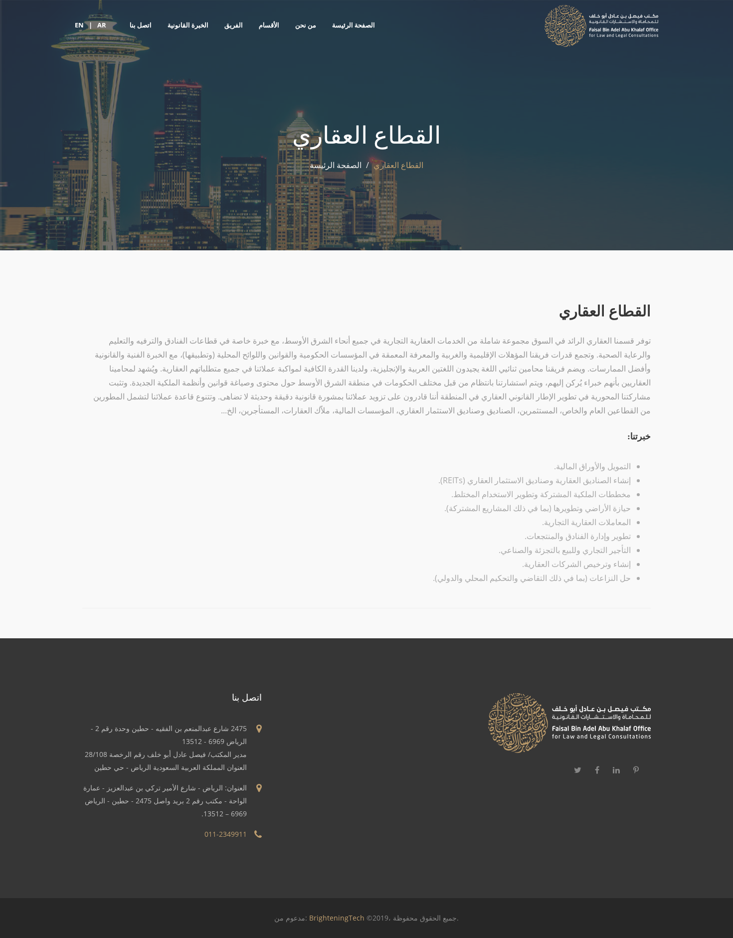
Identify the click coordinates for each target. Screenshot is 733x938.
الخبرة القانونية (188, 24)
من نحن (305, 24)
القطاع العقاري (605, 310)
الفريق (233, 24)
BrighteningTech (337, 918)
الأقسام (269, 24)
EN (79, 24)
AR (101, 24)
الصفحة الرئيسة (353, 24)
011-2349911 (225, 834)
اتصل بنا (141, 24)
